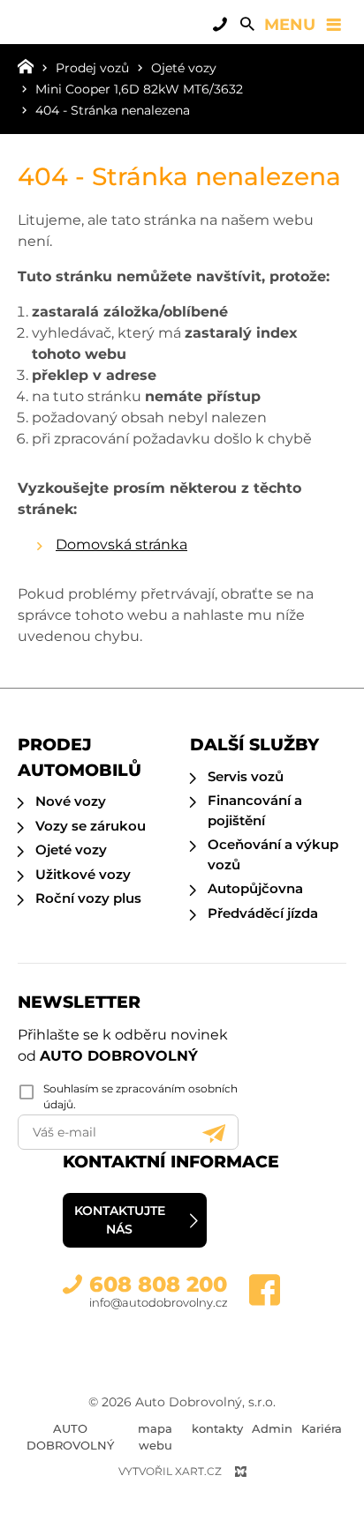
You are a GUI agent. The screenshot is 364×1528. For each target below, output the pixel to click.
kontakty (217, 1428)
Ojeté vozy (71, 849)
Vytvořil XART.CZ (170, 1471)
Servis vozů (246, 776)
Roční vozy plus (88, 898)
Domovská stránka (121, 544)
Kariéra (321, 1428)
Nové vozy (70, 801)
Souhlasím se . (140, 1096)
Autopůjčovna (255, 888)
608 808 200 (158, 1284)
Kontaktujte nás (119, 1220)
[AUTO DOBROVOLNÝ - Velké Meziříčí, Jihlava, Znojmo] (84, 35)
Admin (272, 1428)
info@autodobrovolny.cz (158, 1302)
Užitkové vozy (83, 874)
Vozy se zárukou (90, 825)
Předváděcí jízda (263, 913)
